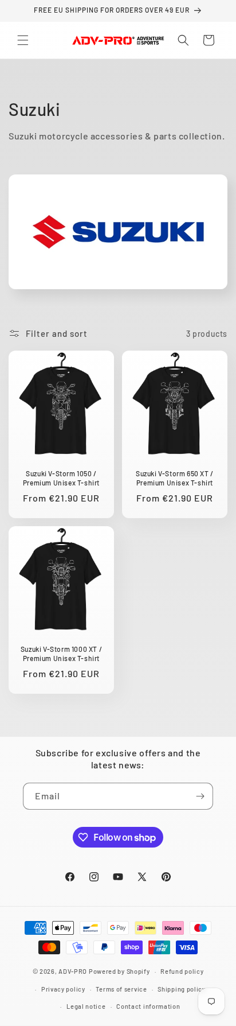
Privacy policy (63, 989)
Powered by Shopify (119, 971)
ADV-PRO (72, 971)
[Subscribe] (200, 796)
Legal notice (85, 1006)
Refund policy (181, 971)
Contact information (148, 1006)
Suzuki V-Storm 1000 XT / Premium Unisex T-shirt (61, 653)
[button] (23, 40)
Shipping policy (182, 989)
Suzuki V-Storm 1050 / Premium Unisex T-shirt (61, 478)
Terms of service (121, 989)
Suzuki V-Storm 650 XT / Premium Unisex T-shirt (175, 478)
